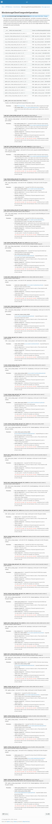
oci (27, 2)
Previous (6, 814)
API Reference (9, 6)
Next (47, 814)
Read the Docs (26, 821)
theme (15, 821)
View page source (46, 6)
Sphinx (8, 821)
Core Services (17, 6)
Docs (3, 6)
